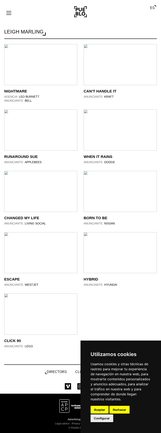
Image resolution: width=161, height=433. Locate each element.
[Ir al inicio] (80, 11)
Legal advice (62, 423)
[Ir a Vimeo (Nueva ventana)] (68, 386)
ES (152, 8)
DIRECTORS (57, 372)
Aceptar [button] (99, 409)
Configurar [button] (102, 418)
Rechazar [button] (119, 409)
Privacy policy (79, 423)
